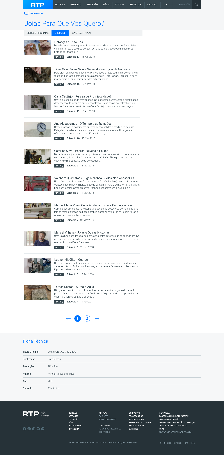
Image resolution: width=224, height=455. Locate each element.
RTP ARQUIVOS (75, 426)
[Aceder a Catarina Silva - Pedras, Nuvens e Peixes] (39, 156)
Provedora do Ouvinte (140, 423)
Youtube (38, 429)
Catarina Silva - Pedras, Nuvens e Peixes (81, 151)
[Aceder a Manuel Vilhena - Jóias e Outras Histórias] (39, 238)
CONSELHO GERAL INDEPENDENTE (173, 416)
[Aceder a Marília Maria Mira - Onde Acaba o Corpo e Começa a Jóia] (39, 211)
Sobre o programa (37, 33)
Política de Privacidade (78, 443)
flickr (42, 429)
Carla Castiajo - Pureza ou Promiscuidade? (82, 96)
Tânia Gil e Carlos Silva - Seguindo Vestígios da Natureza (92, 69)
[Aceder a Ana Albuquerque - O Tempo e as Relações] (39, 129)
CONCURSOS (104, 426)
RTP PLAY (103, 413)
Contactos (104, 432)
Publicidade (132, 443)
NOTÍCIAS (73, 413)
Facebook (24, 429)
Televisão (92, 4)
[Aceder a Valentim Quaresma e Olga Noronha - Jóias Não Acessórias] (39, 183)
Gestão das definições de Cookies (175, 432)
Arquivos (152, 4)
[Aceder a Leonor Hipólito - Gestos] (39, 265)
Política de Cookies (98, 443)
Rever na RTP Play (81, 33)
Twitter (29, 429)
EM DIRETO (103, 416)
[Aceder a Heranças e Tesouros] (39, 47)
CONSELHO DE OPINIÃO (169, 419)
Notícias (60, 4)
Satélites (133, 429)
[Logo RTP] (36, 414)
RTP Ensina (74, 429)
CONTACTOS (134, 413)
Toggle (196, 4)
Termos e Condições (116, 443)
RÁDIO (71, 423)
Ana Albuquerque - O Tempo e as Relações (83, 123)
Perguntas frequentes (110, 429)
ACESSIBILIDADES (136, 426)
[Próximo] (97, 318)
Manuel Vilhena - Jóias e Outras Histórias (82, 232)
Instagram (33, 429)
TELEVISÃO (73, 419)
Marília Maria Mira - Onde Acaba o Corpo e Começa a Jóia (93, 205)
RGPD (161, 429)
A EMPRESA (164, 413)
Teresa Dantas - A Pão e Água (74, 287)
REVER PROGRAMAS (107, 419)
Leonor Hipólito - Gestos (71, 260)
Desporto (75, 4)
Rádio (106, 4)
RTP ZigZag (136, 4)
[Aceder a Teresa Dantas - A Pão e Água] (39, 292)
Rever (58, 57)
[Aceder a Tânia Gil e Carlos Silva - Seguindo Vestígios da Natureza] (39, 75)
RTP (119, 4)
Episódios (60, 33)
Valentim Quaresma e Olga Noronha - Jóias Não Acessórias (94, 178)
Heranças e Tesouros (68, 42)
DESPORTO (73, 416)
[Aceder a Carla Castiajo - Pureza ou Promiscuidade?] (39, 102)
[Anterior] (68, 318)
